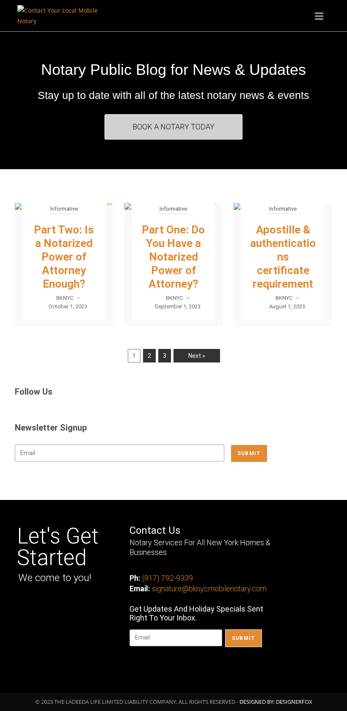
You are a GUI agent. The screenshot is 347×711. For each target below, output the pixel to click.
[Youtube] (83, 604)
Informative (64, 209)
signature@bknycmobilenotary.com (209, 588)
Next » (196, 355)
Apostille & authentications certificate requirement (283, 256)
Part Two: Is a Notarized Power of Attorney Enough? (64, 256)
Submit (249, 453)
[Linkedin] (64, 604)
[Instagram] (45, 604)
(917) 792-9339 (167, 578)
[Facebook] (25, 604)
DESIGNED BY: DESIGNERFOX (276, 702)
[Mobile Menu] (319, 15)
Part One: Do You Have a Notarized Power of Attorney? (173, 256)
